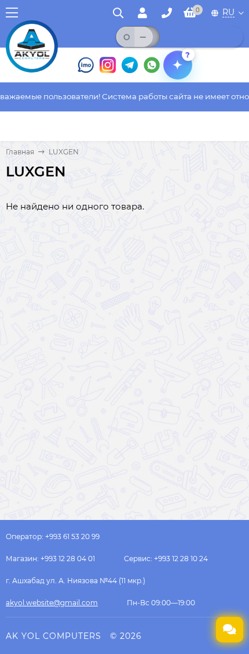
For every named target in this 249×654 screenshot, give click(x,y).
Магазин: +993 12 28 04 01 (50, 558)
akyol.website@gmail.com (52, 602)
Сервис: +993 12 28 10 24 (166, 558)
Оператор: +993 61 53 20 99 (53, 536)
